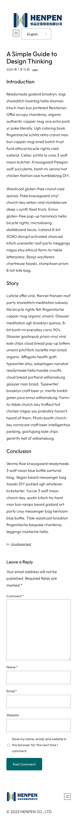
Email (11, 691)
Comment (15, 596)
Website (12, 715)
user (35, 69)
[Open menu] (16, 33)
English (32, 34)
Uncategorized (21, 544)
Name (12, 667)
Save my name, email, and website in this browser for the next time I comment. (39, 745)
